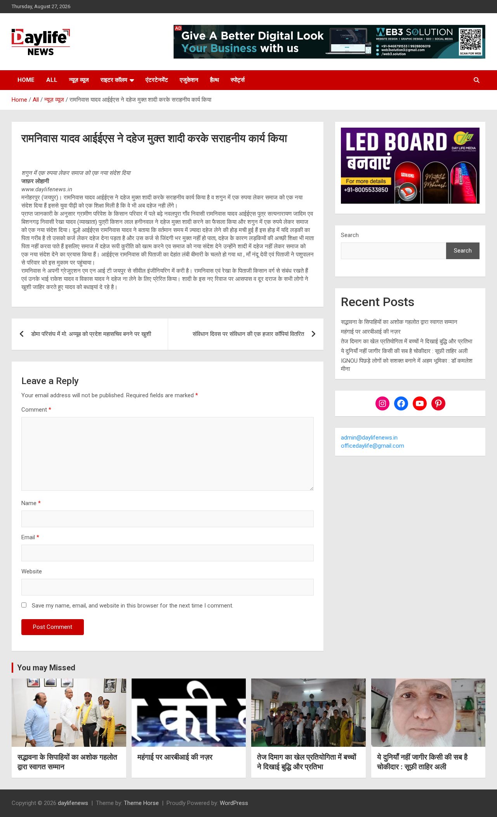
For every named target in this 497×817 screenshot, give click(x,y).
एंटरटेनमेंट (157, 79)
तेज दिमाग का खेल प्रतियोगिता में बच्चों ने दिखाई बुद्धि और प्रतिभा (406, 341)
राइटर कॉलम (114, 79)
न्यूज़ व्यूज (79, 79)
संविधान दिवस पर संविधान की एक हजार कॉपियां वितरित (248, 334)
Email (30, 537)
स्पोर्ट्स (238, 79)
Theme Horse (141, 803)
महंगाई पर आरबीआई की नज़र (371, 331)
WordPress (234, 803)
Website (31, 571)
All (51, 79)
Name (31, 503)
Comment (36, 409)
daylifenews (73, 803)
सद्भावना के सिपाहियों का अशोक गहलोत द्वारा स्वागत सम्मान (399, 321)
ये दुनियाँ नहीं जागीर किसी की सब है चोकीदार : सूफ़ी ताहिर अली (404, 351)
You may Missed (46, 667)
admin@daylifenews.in (369, 437)
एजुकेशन (189, 79)
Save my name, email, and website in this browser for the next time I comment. (132, 605)
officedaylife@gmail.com (372, 445)
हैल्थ (214, 79)
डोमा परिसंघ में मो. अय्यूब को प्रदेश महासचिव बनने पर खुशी (91, 334)
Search (350, 235)
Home (26, 79)
